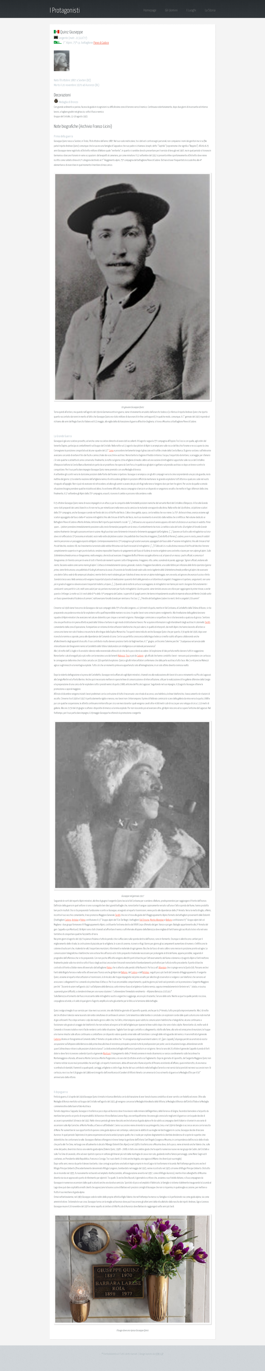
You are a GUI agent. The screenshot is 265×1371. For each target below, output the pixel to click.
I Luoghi (191, 10)
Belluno (169, 920)
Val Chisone (144, 920)
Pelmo (82, 920)
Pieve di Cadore (101, 42)
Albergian (162, 967)
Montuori (107, 1053)
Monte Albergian (157, 920)
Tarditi (207, 622)
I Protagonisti (65, 10)
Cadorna (57, 1039)
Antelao (75, 920)
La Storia (210, 10)
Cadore (68, 920)
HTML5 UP (159, 1354)
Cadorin (140, 656)
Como (111, 450)
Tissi (128, 656)
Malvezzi (121, 656)
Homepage (149, 10)
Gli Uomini (171, 10)
